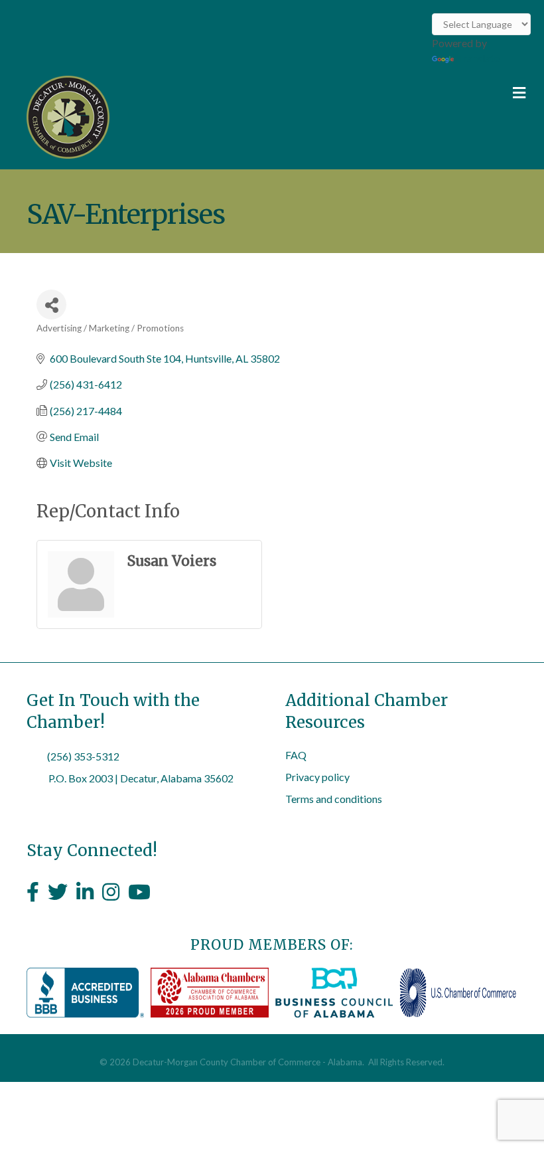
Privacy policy (317, 776)
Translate (478, 58)
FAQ (295, 755)
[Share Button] (51, 304)
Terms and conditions (333, 798)
